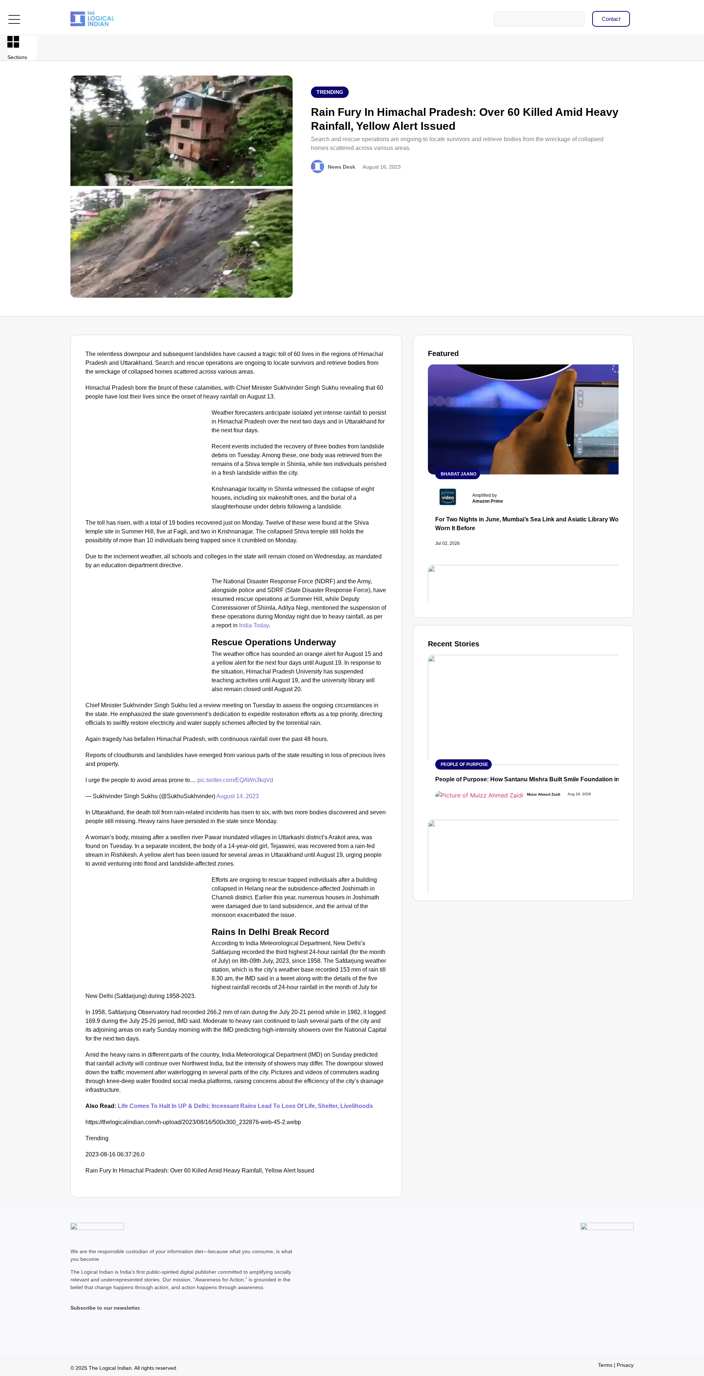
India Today (253, 625)
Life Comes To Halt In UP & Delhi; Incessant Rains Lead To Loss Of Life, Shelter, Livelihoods (245, 1106)
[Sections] (13, 42)
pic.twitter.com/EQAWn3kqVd (235, 780)
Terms (605, 1365)
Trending (329, 92)
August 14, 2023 (237, 796)
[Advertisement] (147, 462)
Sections (17, 57)
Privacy (625, 1365)
